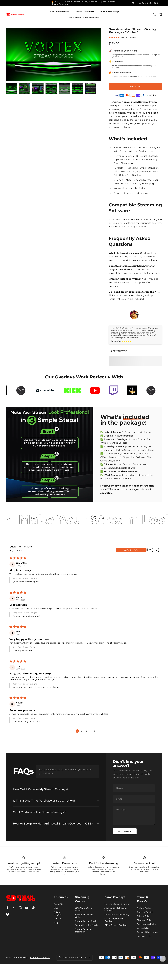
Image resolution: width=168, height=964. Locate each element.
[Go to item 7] (90, 88)
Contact (58, 918)
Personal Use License (147, 932)
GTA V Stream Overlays (115, 925)
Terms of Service (145, 912)
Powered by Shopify (40, 957)
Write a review (131, 550)
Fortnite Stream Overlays (116, 904)
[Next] (94, 58)
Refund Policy (144, 908)
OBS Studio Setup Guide (84, 909)
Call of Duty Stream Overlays (113, 919)
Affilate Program (58, 913)
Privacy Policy (143, 916)
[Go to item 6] (77, 88)
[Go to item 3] (38, 88)
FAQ (56, 922)
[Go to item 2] (24, 88)
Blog (56, 908)
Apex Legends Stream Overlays (115, 909)
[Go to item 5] (64, 88)
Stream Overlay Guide (86, 921)
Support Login (144, 936)
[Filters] (150, 550)
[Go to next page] (95, 731)
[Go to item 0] (11, 88)
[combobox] (147, 3)
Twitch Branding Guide (86, 925)
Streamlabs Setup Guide (84, 915)
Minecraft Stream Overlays (117, 914)
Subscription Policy (146, 924)
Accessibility (143, 928)
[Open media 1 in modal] (53, 54)
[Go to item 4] (51, 88)
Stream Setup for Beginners (83, 930)
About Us (58, 904)
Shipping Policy (144, 920)
